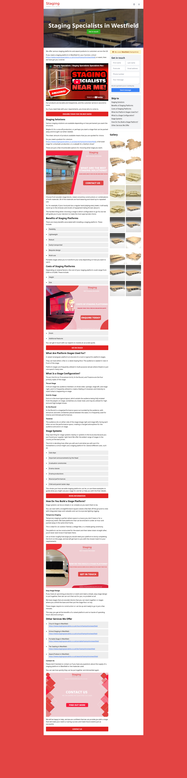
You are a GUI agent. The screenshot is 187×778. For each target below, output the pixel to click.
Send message (125, 90)
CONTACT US (77, 729)
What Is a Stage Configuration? (122, 115)
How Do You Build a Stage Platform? (124, 122)
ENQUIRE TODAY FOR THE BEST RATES (77, 114)
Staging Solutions (117, 102)
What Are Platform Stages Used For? (124, 112)
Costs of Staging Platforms (121, 109)
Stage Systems (116, 119)
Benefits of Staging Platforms (122, 105)
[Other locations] (134, 4)
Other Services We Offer (120, 125)
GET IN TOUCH (77, 348)
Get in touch (93, 32)
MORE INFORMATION (77, 496)
